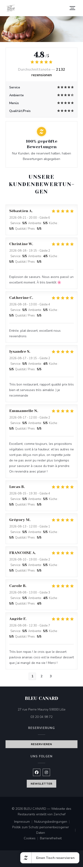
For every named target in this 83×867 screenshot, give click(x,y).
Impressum (24, 822)
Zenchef (59, 814)
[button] (72, 8)
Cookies (32, 838)
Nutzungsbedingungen (52, 822)
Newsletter (41, 784)
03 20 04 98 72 (41, 717)
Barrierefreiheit (51, 838)
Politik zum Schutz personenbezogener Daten (44, 830)
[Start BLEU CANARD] (11, 8)
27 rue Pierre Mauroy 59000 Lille (47, 709)
